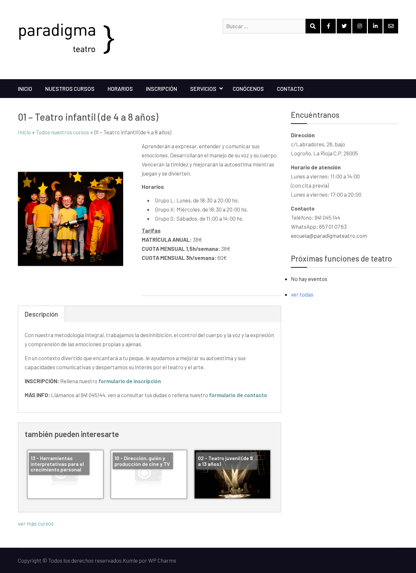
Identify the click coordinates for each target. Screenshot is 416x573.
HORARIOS (120, 88)
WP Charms (162, 560)
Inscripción (161, 88)
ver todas (302, 294)
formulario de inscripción (129, 381)
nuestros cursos (70, 88)
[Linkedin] (375, 26)
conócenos (248, 88)
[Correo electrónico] (391, 26)
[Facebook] (328, 26)
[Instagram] (359, 26)
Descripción (41, 314)
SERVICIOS (203, 88)
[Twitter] (344, 26)
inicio (25, 88)
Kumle (130, 560)
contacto (290, 88)
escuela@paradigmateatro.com (329, 235)
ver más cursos (36, 523)
